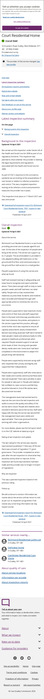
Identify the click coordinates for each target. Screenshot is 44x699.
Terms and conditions (16, 672)
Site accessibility (11, 666)
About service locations (14, 572)
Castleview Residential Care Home (22, 557)
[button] (22, 41)
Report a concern (12, 685)
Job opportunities (32, 685)
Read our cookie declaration (13, 17)
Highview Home (16, 547)
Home (25, 666)
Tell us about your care (12, 609)
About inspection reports (15, 582)
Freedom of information (16, 678)
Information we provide (14, 577)
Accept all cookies (22, 28)
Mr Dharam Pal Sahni (10, 55)
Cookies (34, 672)
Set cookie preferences (22, 22)
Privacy (35, 678)
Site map (36, 666)
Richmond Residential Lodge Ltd (24, 539)
